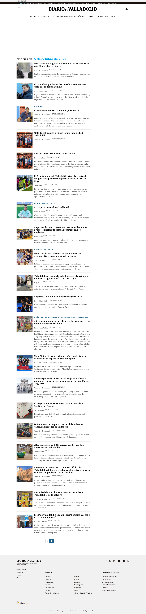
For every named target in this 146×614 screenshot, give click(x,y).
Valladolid (34, 16)
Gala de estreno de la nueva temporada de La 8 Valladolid (58, 134)
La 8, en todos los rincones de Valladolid (55, 153)
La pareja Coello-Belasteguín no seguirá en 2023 (59, 296)
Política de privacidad (62, 611)
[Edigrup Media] (22, 602)
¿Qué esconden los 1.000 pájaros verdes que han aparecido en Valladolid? (59, 446)
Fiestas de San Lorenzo (52, 593)
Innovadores (77, 587)
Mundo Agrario (78, 585)
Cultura (100, 16)
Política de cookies (76, 611)
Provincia (45, 16)
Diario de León (106, 579)
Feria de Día (30, 3)
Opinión (77, 16)
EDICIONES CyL (122, 1)
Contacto (19, 575)
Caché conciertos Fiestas (76, 3)
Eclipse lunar (62, 3)
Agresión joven (52, 3)
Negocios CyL (110, 16)
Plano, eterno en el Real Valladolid (52, 207)
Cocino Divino (101, 3)
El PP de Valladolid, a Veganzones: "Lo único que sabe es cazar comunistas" (62, 516)
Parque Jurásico (90, 3)
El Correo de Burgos (108, 582)
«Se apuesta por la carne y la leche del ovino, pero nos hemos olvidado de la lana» (62, 322)
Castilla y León (88, 16)
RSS (18, 578)
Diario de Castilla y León (109, 576)
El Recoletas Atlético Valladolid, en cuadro (56, 110)
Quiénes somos (21, 569)
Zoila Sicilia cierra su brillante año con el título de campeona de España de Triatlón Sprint (60, 357)
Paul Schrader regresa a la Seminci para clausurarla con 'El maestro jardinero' (62, 65)
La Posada (77, 582)
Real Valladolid (57, 16)
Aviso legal (51, 611)
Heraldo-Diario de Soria (109, 585)
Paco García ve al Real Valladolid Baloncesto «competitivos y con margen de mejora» (57, 255)
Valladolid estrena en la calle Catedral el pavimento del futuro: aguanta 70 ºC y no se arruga (61, 277)
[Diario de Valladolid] (72, 9)
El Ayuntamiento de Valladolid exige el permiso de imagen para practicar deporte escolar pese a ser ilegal (60, 179)
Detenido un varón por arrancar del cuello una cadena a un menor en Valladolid (58, 425)
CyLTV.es (104, 587)
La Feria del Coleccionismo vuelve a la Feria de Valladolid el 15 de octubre (58, 493)
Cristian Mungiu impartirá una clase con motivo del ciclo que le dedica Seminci (61, 85)
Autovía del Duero (40, 3)
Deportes (69, 16)
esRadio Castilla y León (109, 590)
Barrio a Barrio (111, 3)
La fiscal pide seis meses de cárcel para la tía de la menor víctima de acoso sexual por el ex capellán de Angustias (61, 381)
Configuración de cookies (90, 611)
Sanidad (76, 576)
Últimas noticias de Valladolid (83, 593)
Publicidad (20, 572)
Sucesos (76, 579)
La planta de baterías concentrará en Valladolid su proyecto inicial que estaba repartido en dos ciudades (60, 230)
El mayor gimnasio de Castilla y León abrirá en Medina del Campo (58, 405)
